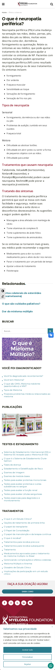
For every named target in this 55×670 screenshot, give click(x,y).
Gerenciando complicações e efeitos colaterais (27, 560)
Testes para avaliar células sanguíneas (23, 494)
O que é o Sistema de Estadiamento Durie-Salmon (25, 459)
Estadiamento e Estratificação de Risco (23, 468)
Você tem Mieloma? (14, 380)
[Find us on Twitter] (17, 602)
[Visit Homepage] (27, 4)
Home (4, 12)
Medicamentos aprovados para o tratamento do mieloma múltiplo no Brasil (27, 554)
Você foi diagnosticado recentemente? (23, 376)
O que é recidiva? (12, 538)
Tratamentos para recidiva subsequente (24, 546)
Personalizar (27, 657)
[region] (27, 647)
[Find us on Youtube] (30, 602)
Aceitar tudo (27, 650)
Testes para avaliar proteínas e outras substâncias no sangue (22, 485)
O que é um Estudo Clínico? (18, 519)
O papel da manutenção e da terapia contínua (27, 534)
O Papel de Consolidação (16, 530)
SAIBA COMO (27, 591)
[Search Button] (51, 4)
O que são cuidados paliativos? (21, 303)
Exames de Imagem (14, 472)
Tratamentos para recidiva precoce (21, 542)
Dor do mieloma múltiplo (17, 311)
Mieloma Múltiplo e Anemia (18, 563)
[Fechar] (52, 626)
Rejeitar (27, 664)
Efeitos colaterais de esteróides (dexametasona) (21, 295)
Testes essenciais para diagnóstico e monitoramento (22, 499)
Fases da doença (12, 464)
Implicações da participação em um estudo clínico (26, 572)
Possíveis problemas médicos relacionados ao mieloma (27, 395)
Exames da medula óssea (17, 476)
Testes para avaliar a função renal (20, 490)
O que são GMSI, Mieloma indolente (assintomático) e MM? (22, 385)
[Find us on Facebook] (4, 602)
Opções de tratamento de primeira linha (24, 523)
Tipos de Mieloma (13, 390)
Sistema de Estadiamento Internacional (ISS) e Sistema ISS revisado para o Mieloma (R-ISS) (27, 453)
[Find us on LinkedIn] (23, 602)
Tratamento (10, 549)
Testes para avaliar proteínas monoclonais (25, 480)
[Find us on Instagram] (10, 602)
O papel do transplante (16, 526)
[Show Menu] (3, 4)
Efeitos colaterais (15, 12)
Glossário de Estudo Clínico (17, 567)
